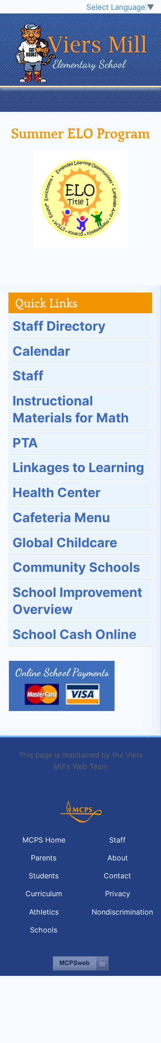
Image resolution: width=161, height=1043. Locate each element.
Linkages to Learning (78, 467)
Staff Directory (59, 326)
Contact (117, 875)
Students (44, 875)
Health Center (57, 492)
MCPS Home (43, 839)
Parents (43, 857)
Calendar (41, 351)
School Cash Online (74, 634)
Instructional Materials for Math (71, 409)
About (117, 857)
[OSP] (62, 685)
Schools (43, 929)
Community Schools (76, 567)
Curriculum (43, 893)
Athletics (44, 911)
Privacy (117, 893)
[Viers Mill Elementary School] (80, 52)
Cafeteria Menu (61, 517)
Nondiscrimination (120, 911)
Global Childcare (65, 542)
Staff (28, 375)
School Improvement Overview (77, 600)
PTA (25, 443)
